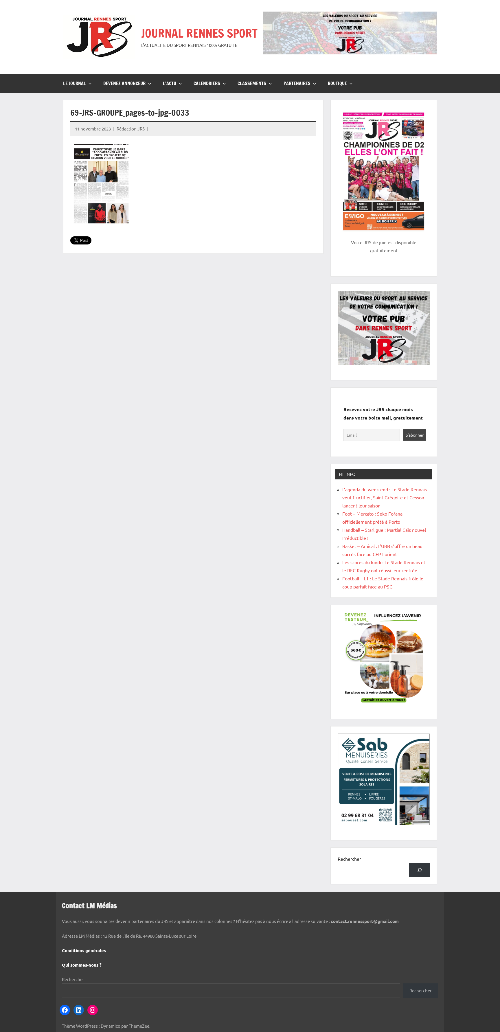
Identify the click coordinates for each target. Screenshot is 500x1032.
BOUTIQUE (337, 83)
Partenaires (297, 83)
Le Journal (74, 83)
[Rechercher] (419, 870)
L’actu (169, 83)
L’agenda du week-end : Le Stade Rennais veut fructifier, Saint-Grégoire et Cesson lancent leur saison (384, 497)
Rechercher (349, 859)
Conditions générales (84, 950)
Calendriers (207, 83)
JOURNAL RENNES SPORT (199, 33)
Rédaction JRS (131, 128)
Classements (252, 83)
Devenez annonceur (124, 83)
